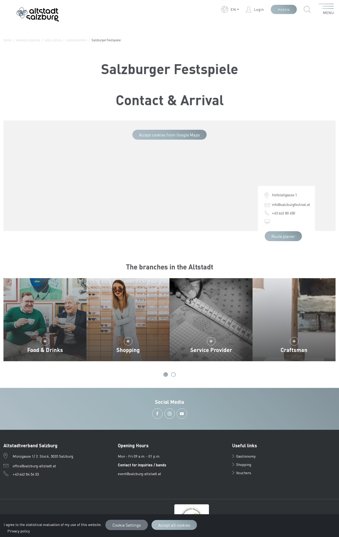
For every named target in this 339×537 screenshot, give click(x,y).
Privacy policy (18, 530)
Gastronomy (246, 456)
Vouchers (243, 472)
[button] (230, 9)
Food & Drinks (45, 349)
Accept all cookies (174, 525)
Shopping (128, 349)
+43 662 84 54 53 (26, 474)
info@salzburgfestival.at (291, 204)
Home (7, 40)
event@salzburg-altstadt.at (139, 473)
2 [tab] (173, 374)
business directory (28, 40)
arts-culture (53, 40)
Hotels (284, 9)
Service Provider (211, 349)
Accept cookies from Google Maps (169, 134)
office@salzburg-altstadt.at (34, 465)
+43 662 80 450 (283, 213)
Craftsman (294, 349)
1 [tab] (165, 374)
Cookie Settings (126, 525)
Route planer (283, 236)
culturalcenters (76, 40)
